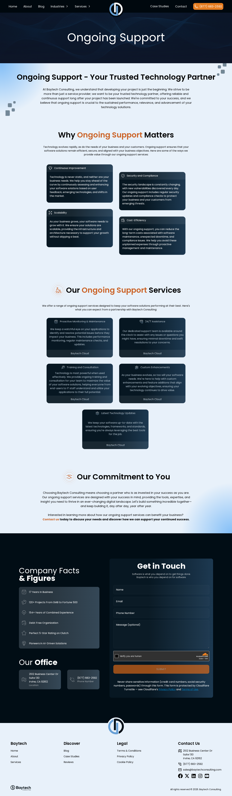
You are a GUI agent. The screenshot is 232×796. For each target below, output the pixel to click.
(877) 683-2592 (87, 678)
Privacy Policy (167, 689)
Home (13, 6)
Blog (66, 751)
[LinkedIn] (193, 776)
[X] (187, 776)
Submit (161, 669)
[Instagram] (200, 776)
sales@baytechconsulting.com (202, 770)
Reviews (69, 762)
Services (81, 6)
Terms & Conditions (129, 751)
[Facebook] (180, 776)
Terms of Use (190, 689)
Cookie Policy (125, 762)
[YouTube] (207, 776)
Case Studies (71, 756)
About (27, 6)
